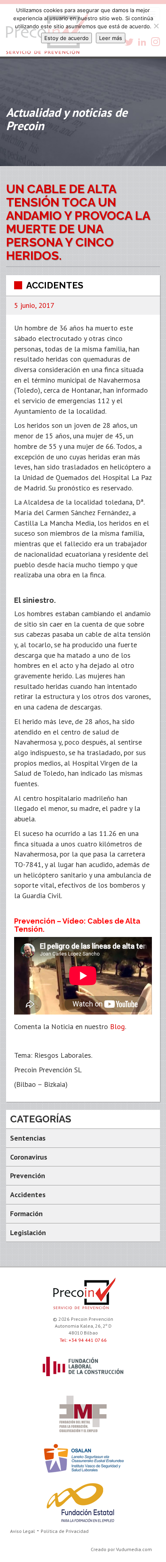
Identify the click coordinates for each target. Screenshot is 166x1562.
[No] (156, 26)
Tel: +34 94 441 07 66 (83, 1340)
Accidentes (54, 285)
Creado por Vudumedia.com (121, 1549)
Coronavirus (28, 1157)
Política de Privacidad (65, 1531)
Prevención (27, 1175)
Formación (26, 1213)
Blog (117, 1026)
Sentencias (28, 1138)
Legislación (28, 1232)
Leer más (110, 38)
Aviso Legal (22, 1531)
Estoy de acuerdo (66, 38)
